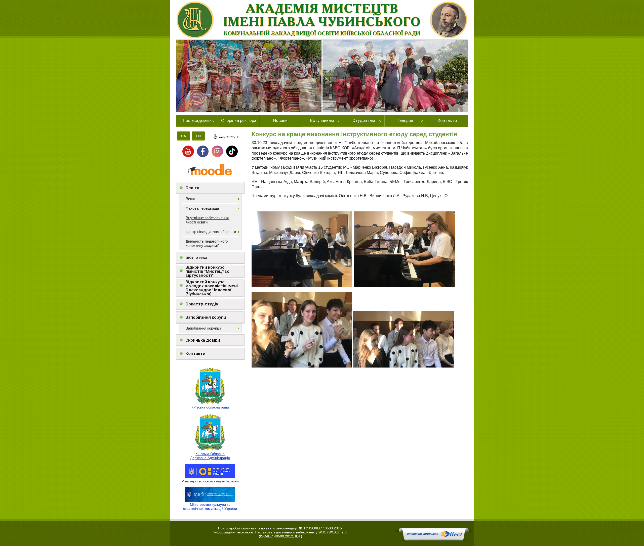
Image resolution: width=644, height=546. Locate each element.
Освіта (192, 187)
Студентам (363, 120)
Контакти (447, 120)
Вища (190, 199)
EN (198, 136)
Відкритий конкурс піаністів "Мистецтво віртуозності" (207, 271)
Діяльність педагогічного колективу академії (207, 243)
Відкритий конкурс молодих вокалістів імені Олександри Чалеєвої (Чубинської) (211, 288)
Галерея (405, 120)
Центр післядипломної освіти (211, 232)
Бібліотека (196, 257)
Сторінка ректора (238, 120)
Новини (280, 120)
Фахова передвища (202, 208)
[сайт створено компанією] (433, 539)
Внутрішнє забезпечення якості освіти (207, 220)
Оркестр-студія (201, 303)
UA (183, 136)
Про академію (197, 120)
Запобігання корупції (206, 317)
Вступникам (322, 120)
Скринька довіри (202, 340)
